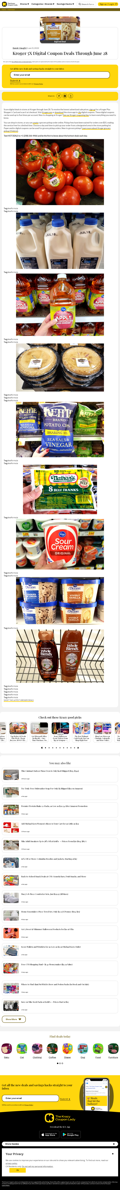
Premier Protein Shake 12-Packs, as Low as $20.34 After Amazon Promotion (54, 806)
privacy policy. (11, 1163)
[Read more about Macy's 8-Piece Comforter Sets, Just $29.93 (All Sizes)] (10, 898)
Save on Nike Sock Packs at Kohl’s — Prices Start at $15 (45, 1002)
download (59, 112)
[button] (114, 1144)
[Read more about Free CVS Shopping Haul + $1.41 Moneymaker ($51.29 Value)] (10, 968)
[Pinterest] (65, 96)
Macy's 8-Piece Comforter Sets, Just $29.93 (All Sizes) (44, 894)
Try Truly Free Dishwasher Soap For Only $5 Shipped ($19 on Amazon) (52, 788)
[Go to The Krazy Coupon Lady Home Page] (10, 4)
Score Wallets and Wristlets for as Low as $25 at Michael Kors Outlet (51, 947)
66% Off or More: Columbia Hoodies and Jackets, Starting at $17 (49, 859)
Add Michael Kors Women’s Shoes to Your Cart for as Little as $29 (50, 823)
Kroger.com (47, 112)
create (35, 122)
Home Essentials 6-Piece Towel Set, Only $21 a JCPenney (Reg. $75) (50, 911)
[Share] (70, 96)
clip (79, 112)
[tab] (45, 747)
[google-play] (71, 1134)
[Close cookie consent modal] (112, 1154)
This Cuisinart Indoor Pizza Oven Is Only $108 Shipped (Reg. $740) (50, 771)
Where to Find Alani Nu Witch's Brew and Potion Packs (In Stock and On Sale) (55, 984)
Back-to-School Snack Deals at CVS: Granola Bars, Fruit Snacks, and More (53, 876)
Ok (17, 1170)
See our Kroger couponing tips (76, 115)
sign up (92, 109)
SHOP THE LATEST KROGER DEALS (19, 700)
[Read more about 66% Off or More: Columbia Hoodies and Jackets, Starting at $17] (10, 863)
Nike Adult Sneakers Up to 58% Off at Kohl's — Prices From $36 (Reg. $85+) (53, 841)
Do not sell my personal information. (37, 1166)
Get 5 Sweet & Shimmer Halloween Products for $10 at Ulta (47, 929)
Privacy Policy (38, 84)
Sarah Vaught (20, 48)
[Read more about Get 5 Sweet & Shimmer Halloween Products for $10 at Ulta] (10, 933)
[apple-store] (49, 1134)
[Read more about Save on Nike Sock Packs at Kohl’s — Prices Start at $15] (10, 1006)
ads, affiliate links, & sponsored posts (22, 61)
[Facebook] (59, 96)
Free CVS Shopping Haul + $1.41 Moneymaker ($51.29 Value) (47, 964)
